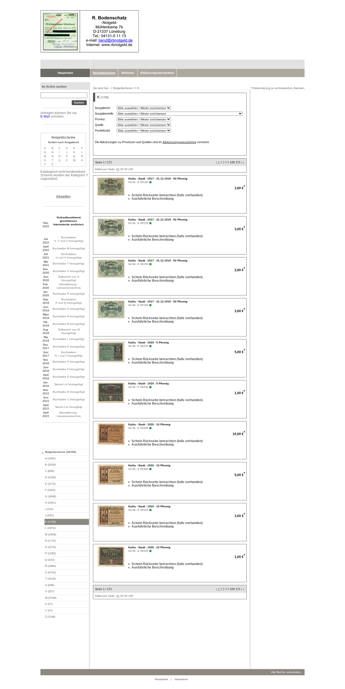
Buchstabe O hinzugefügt (69, 308)
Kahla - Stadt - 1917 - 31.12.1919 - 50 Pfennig (157, 178)
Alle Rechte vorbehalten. (286, 672)
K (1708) (50, 521)
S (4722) (50, 572)
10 (117, 169)
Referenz (128, 72)
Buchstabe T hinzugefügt (68, 263)
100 (130, 169)
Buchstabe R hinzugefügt (69, 293)
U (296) (49, 585)
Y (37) (49, 610)
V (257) (49, 591)
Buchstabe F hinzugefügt (68, 369)
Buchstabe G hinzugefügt (69, 361)
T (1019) (50, 578)
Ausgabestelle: (104, 113)
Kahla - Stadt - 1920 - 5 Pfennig (148, 342)
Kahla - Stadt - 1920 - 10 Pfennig (149, 424)
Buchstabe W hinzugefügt (69, 248)
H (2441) (50, 502)
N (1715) (50, 540)
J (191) (49, 515)
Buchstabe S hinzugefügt (69, 271)
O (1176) (50, 547)
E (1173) (50, 483)
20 (121, 169)
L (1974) (50, 527)
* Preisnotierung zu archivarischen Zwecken (277, 88)
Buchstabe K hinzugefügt (69, 346)
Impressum (181, 679)
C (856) (49, 471)
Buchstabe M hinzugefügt (69, 323)
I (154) (49, 509)
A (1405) (50, 458)
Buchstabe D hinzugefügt (69, 391)
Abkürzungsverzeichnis (157, 72)
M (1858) (50, 534)
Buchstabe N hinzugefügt (69, 316)
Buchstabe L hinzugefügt (68, 338)
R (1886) (50, 565)
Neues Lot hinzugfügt (68, 406)
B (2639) (50, 464)
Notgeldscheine (123, 88)
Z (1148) (50, 616)
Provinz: (100, 119)
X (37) (49, 603)
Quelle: (99, 124)
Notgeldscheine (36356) (60, 451)
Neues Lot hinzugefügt (68, 384)
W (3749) (50, 597)
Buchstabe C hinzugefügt (69, 399)
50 (125, 169)
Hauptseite (65, 72)
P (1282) (50, 553)
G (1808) (50, 496)
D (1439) (50, 477)
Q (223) (49, 559)
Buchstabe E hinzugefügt (69, 376)
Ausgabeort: (103, 107)
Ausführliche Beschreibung (132, 199)
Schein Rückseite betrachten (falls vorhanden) (132, 195)
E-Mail (45, 116)
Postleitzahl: (103, 130)
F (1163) (50, 489)
